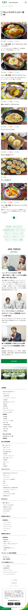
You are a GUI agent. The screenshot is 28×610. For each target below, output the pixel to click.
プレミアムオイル (7, 524)
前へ (11, 218)
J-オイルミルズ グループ (8, 410)
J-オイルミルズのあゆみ (8, 504)
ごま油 (4, 530)
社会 (4, 483)
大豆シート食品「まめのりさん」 (10, 543)
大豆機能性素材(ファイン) (9, 547)
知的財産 (5, 430)
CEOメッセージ (6, 393)
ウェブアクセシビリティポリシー (10, 572)
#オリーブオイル (20, 230)
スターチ (5, 545)
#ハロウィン (7, 236)
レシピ (4, 513)
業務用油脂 (5, 539)
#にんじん (15, 233)
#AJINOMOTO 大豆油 (9, 230)
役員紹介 (5, 404)
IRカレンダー (6, 461)
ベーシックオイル (7, 522)
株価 (4, 464)
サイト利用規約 (6, 566)
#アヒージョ (8, 233)
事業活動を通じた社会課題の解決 (10, 487)
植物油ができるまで (7, 506)
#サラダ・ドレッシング (18, 236)
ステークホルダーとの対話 (9, 493)
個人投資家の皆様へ (7, 451)
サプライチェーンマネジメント (10, 489)
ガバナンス (5, 485)
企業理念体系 (6, 395)
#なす (21, 233)
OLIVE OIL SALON (7, 508)
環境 (4, 481)
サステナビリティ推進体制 (9, 479)
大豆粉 (4, 549)
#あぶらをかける (18, 226)
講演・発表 (5, 428)
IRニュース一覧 (6, 449)
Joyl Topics (14, 361)
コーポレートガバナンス (8, 455)
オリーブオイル (6, 528)
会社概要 (5, 399)
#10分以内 (8, 226)
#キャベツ (8, 239)
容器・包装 (5, 422)
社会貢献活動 (6, 491)
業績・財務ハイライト (8, 457)
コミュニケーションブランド (9, 397)
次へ (17, 218)
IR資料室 (5, 459)
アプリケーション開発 (8, 420)
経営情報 (5, 453)
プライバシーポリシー (8, 570)
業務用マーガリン (7, 541)
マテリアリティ (6, 477)
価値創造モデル (6, 495)
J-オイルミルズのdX (7, 412)
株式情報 (5, 466)
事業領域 (5, 406)
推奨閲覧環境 (6, 568)
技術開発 (5, 416)
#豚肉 (21, 239)
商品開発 (5, 418)
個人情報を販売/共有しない (5, 608)
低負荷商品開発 (6, 424)
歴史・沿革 (5, 408)
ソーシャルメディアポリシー (9, 574)
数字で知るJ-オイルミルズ (9, 401)
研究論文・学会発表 (7, 426)
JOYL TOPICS (6, 511)
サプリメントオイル (7, 526)
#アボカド (15, 239)
